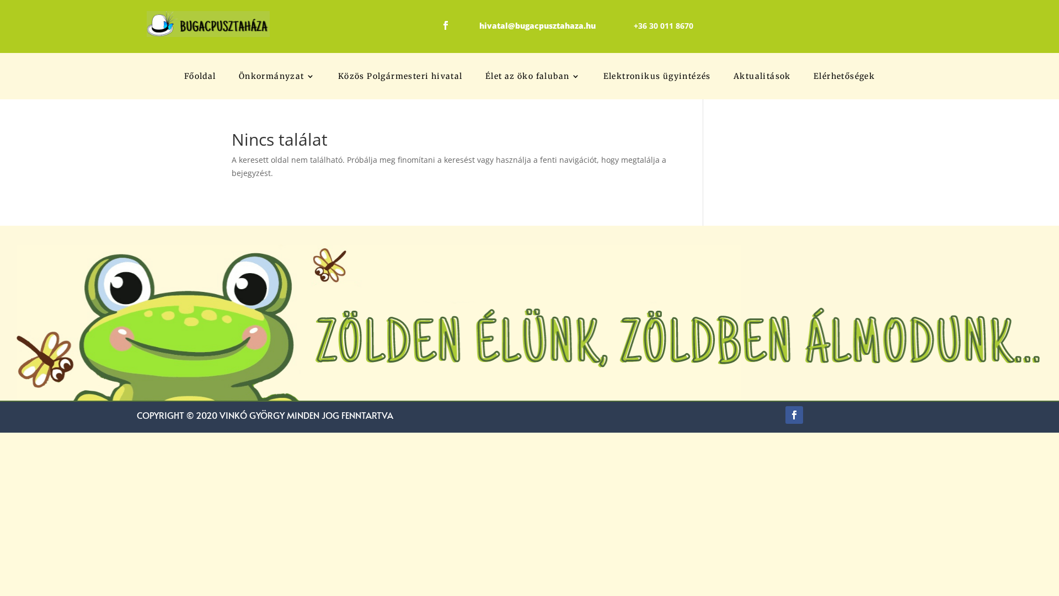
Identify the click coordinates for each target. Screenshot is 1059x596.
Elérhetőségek (844, 76)
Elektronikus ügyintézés (657, 76)
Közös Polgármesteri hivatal (400, 76)
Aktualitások (762, 76)
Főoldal (200, 76)
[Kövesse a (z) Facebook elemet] (445, 25)
